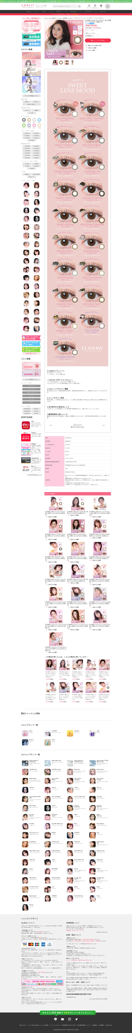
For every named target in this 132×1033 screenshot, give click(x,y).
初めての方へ (23, 1025)
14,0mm (27, 133)
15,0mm (31, 140)
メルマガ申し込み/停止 (34, 1025)
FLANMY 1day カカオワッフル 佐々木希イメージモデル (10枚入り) (55, 558)
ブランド (58, 11)
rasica (36, 411)
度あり (27, 101)
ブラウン (29, 122)
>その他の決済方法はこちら (34, 474)
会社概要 (101, 1025)
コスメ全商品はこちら (31, 379)
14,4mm (27, 138)
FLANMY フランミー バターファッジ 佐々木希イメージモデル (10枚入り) (78, 626)
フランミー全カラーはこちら (77, 426)
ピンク (34, 127)
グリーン (24, 127)
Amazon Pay (35, 458)
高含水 (27, 174)
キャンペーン (103, 11)
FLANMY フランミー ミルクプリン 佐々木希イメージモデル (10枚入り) (100, 626)
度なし (36, 101)
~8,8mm (36, 166)
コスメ (43, 11)
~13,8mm (36, 155)
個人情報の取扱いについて (84, 1025)
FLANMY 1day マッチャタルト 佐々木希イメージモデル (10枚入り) (77, 535)
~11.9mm (27, 146)
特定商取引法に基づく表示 (68, 1025)
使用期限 (65, 18)
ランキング (73, 11)
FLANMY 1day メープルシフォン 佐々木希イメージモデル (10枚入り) (55, 535)
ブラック (24, 122)
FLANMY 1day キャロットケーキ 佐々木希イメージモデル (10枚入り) (55, 581)
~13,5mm (27, 153)
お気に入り (95, 7)
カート (101, 7)
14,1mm (36, 133)
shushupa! (27, 411)
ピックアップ (88, 11)
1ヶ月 (31, 113)
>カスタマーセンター (101, 932)
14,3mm (36, 135)
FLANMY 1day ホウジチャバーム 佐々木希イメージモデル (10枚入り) (99, 581)
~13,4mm (36, 150)
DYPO (36, 413)
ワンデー (27, 110)
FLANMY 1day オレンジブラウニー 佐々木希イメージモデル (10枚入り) (99, 513)
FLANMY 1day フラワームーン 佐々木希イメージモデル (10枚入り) (77, 603)
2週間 (36, 110)
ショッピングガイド (55, 1025)
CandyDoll (27, 408)
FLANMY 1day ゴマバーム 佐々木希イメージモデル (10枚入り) (77, 697)
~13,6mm (36, 153)
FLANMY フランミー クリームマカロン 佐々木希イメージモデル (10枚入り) (55, 626)
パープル (29, 127)
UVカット (31, 177)
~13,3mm (27, 150)
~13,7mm (27, 155)
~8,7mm (27, 166)
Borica (36, 408)
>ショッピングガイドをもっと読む (98, 998)
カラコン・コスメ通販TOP (50, 18)
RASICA (27, 413)
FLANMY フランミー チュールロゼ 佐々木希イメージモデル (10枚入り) (100, 603)
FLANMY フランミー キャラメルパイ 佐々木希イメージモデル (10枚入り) (55, 603)
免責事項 (95, 1025)
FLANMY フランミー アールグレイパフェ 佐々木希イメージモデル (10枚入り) (55, 648)
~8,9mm (31, 168)
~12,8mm (36, 146)
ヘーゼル (39, 127)
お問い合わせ (109, 1025)
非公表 (36, 157)
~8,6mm (36, 163)
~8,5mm (27, 163)
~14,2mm (27, 157)
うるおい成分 (36, 174)
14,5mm (36, 138)
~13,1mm (36, 148)
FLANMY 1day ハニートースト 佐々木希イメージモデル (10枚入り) (77, 558)
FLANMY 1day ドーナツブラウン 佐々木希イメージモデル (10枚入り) (55, 513)
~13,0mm (27, 148)
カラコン (29, 11)
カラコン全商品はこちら (31, 95)
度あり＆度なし (31, 104)
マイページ (89, 7)
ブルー (39, 122)
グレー (34, 122)
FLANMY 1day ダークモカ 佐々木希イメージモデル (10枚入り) (64, 674)
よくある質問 (45, 1025)
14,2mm (27, 135)
